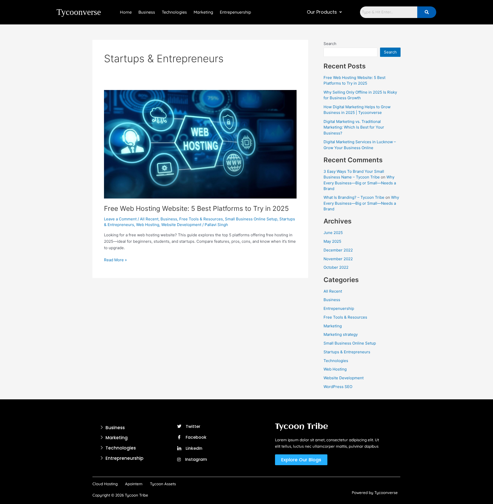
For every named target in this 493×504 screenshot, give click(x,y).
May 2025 (332, 241)
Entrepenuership (235, 12)
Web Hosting (147, 224)
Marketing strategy (341, 334)
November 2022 (338, 258)
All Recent (149, 219)
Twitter (192, 426)
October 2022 (336, 267)
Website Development (181, 224)
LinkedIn (193, 448)
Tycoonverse (78, 12)
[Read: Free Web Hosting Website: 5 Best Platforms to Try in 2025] (200, 143)
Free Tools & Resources (201, 219)
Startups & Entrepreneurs (347, 351)
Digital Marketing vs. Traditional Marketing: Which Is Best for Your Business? (354, 127)
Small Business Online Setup (251, 219)
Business (146, 12)
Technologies (174, 12)
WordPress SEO (338, 386)
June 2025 (333, 232)
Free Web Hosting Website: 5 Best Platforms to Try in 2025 (196, 208)
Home (126, 12)
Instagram (195, 459)
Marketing (203, 12)
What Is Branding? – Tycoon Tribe (354, 197)
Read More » (115, 259)
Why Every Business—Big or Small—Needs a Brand (360, 183)
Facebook (195, 437)
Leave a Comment (120, 219)
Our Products (322, 12)
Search (330, 43)
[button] (324, 12)
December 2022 (338, 250)
